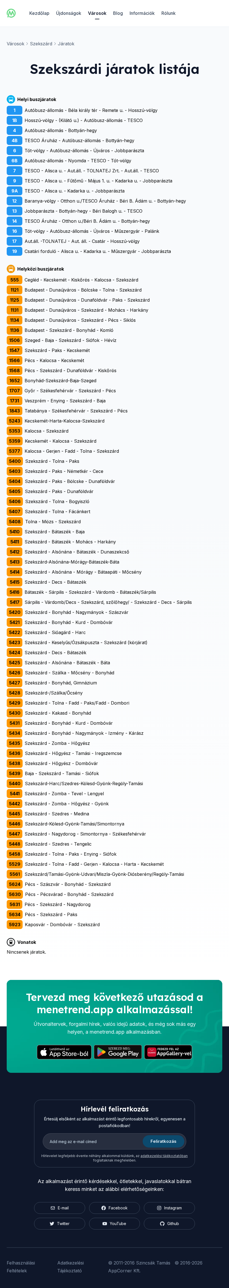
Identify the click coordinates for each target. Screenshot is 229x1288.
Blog (118, 13)
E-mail (63, 1207)
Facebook (118, 1207)
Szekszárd (41, 43)
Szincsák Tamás (153, 1263)
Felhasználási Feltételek (21, 1266)
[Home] (11, 13)
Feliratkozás (163, 1141)
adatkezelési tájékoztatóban (164, 1156)
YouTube (118, 1223)
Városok (97, 13)
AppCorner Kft (123, 1270)
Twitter (63, 1223)
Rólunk (168, 13)
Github (173, 1223)
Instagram (173, 1207)
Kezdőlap (39, 13)
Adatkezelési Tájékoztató (70, 1266)
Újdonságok (68, 13)
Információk (142, 13)
